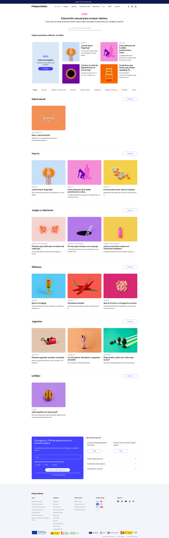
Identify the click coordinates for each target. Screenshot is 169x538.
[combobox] (84, 28)
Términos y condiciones (108, 536)
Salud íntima (96, 6)
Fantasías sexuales (76, 303)
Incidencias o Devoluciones (38, 507)
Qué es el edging (39, 303)
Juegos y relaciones (58, 90)
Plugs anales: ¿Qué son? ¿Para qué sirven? (119, 358)
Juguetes (73, 6)
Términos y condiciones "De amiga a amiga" (40, 519)
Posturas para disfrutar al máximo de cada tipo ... (48, 247)
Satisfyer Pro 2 (56, 526)
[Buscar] (70, 28)
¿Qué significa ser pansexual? (45, 412)
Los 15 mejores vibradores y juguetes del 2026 (84, 358)
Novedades (56, 501)
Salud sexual (85, 90)
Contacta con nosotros (37, 509)
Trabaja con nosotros (79, 504)
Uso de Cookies (120, 536)
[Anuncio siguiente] (136, 2)
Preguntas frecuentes (37, 501)
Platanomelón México (79, 509)
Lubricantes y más (84, 6)
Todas (35, 90)
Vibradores (55, 504)
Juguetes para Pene (58, 512)
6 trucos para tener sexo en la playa (119, 189)
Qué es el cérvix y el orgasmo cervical (120, 303)
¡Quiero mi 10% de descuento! (58, 470)
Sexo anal (55, 521)
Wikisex (73, 90)
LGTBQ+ (125, 90)
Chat (120, 451)
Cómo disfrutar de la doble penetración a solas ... (127, 49)
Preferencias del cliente (37, 515)
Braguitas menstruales (58, 509)
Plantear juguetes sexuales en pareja (48, 357)
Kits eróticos (56, 518)
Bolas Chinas (56, 515)
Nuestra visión (77, 501)
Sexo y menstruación (41, 135)
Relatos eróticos (111, 90)
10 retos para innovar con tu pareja (83, 246)
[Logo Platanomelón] (37, 494)
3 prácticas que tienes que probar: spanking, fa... (127, 67)
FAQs (94, 451)
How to (44, 90)
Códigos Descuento (58, 529)
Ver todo (45, 68)
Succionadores (56, 507)
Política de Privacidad (132, 536)
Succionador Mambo (58, 523)
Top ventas (57, 6)
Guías (134, 90)
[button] (57, 6)
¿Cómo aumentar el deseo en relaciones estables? (116, 247)
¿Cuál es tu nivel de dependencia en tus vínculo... (89, 67)
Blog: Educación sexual (80, 507)
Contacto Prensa (36, 512)
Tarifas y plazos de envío (37, 504)
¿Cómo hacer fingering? (87, 46)
